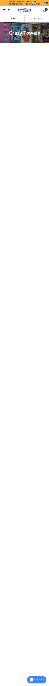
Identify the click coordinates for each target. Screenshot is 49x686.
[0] (44, 10)
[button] (36, 679)
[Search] (9, 10)
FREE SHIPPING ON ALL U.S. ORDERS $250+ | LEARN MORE (24, 2)
